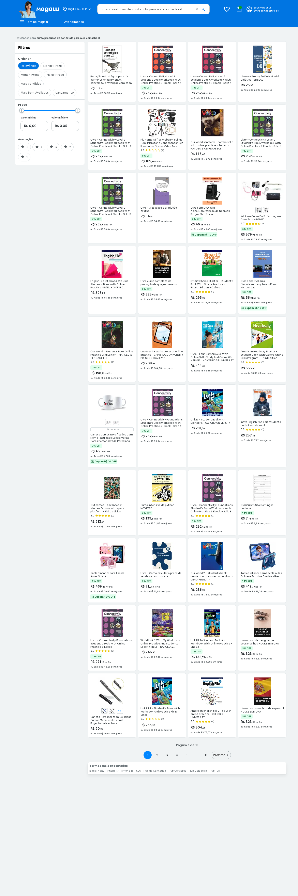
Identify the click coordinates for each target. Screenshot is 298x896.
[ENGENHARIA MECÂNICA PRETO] (112, 711)
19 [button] (206, 755)
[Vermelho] (116, 422)
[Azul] (258, 210)
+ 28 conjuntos (112, 429)
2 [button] (157, 755)
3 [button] (167, 755)
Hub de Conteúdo (155, 770)
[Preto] (266, 210)
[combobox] (153, 9)
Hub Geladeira (198, 770)
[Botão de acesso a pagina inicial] (39, 9)
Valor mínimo (28, 117)
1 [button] (147, 755)
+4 (119, 710)
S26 (138, 770)
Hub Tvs (215, 770)
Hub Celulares (177, 770)
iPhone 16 (127, 770)
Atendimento (74, 21)
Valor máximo (59, 117)
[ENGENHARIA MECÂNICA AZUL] (104, 711)
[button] (197, 9)
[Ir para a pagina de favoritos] (227, 9)
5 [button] (186, 755)
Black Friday (96, 770)
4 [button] (177, 755)
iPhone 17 (113, 770)
